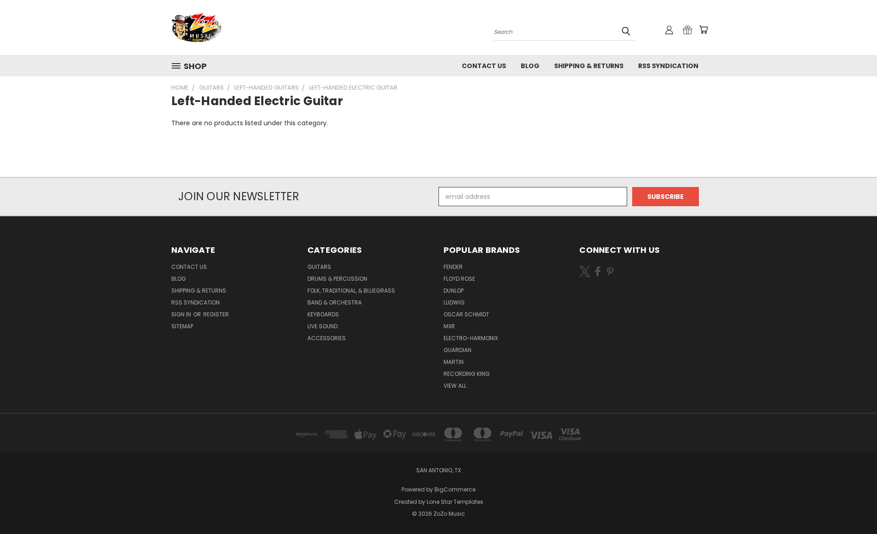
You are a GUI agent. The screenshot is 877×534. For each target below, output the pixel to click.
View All (455, 386)
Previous (853, 505)
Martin (454, 362)
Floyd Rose (459, 279)
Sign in (181, 314)
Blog (530, 65)
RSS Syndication (668, 65)
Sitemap (182, 326)
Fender (453, 267)
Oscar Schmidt (466, 314)
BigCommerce (454, 489)
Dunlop (454, 290)
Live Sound (322, 326)
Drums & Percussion (337, 279)
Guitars (319, 267)
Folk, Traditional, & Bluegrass (351, 290)
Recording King (467, 374)
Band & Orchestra (334, 302)
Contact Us (484, 65)
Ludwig (454, 302)
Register (216, 314)
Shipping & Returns (588, 65)
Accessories (326, 338)
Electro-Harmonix (471, 338)
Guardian (457, 350)
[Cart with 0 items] (703, 29)
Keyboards (323, 314)
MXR (449, 326)
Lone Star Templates (455, 502)
